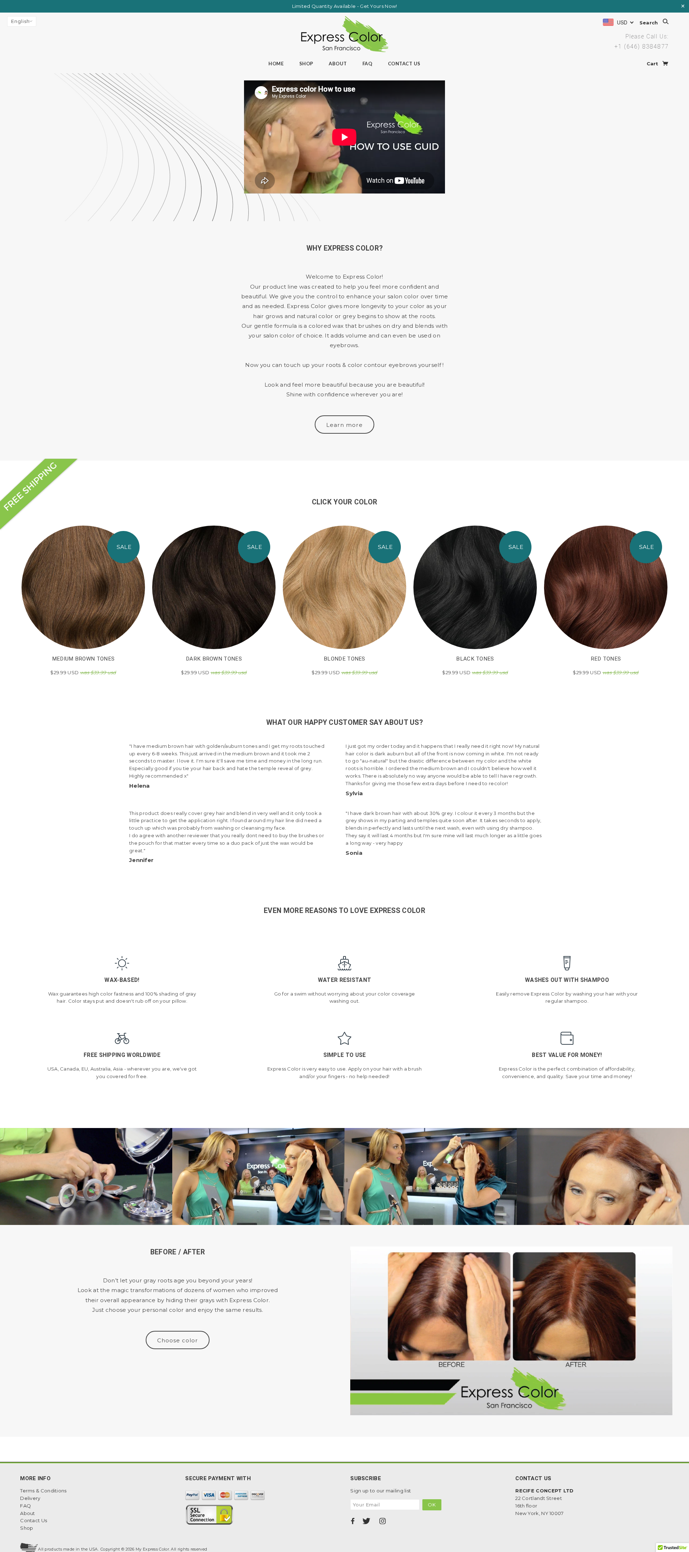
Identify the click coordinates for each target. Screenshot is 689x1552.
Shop (306, 63)
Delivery (30, 1498)
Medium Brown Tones (83, 659)
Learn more (344, 424)
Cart (653, 63)
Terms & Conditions (43, 1490)
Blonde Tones (344, 659)
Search (649, 22)
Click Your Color (345, 502)
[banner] (344, 34)
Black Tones (475, 659)
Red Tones (606, 659)
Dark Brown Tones (214, 659)
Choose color (177, 1340)
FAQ (367, 63)
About (338, 63)
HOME (275, 63)
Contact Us (404, 63)
